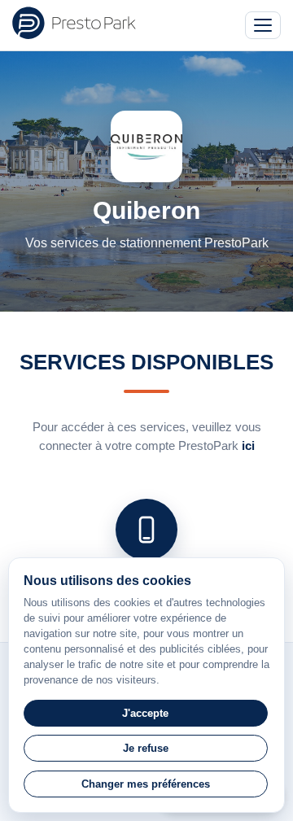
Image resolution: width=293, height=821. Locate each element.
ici (248, 445)
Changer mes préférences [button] (145, 784)
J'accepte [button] (145, 713)
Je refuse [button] (145, 748)
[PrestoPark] (74, 23)
